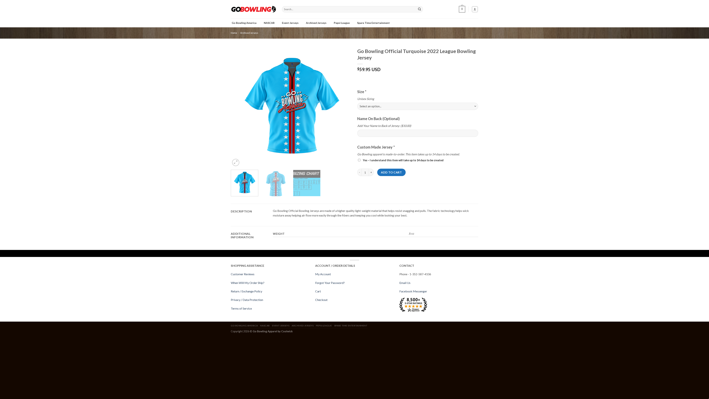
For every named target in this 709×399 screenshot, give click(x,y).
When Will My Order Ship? (247, 282)
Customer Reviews (242, 274)
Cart (318, 291)
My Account (323, 274)
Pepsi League (324, 325)
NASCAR (265, 325)
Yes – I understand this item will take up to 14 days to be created (402, 160)
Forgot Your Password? (330, 282)
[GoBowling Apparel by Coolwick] (253, 9)
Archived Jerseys (249, 32)
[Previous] (237, 106)
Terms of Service (241, 308)
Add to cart (391, 172)
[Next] (344, 106)
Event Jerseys (281, 325)
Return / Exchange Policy (246, 291)
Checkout (321, 299)
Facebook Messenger (413, 291)
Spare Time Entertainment (350, 325)
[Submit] (419, 9)
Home (234, 32)
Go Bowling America (244, 325)
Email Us (404, 282)
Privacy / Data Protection (247, 299)
